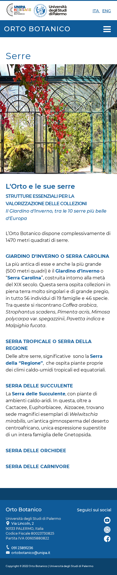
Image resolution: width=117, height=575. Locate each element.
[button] (107, 29)
